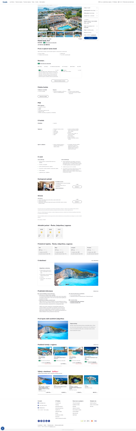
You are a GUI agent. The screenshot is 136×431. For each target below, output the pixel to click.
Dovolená (39, 5)
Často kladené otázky (77, 409)
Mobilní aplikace (93, 403)
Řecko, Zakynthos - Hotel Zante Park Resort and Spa (90, 348)
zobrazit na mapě (43, 96)
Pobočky (57, 404)
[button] (2, 428)
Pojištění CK (57, 409)
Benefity (74, 406)
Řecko (48, 5)
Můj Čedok (75, 414)
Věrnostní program (76, 403)
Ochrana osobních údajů (59, 425)
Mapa (50, 38)
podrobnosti (93, 35)
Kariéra (56, 413)
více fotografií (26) (43, 29)
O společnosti (58, 403)
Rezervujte (91, 38)
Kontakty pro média (59, 414)
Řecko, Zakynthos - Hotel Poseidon (44, 347)
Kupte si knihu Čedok (94, 404)
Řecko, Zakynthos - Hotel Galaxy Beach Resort (60, 348)
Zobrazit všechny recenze (59, 80)
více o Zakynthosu (94, 260)
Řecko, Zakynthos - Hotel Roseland (75, 347)
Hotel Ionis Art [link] (55, 5)
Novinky (91, 406)
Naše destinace (43, 5)
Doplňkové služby (76, 404)
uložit (81, 38)
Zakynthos (51, 5)
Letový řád (86, 27)
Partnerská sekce (50, 425)
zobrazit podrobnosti (59, 188)
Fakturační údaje (58, 411)
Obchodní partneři (59, 406)
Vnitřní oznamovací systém (60, 418)
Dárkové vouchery (76, 408)
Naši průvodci (75, 413)
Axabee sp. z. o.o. (52, 426)
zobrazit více (95, 344)
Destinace (57, 416)
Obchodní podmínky (59, 408)
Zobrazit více (95, 291)
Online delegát (75, 411)
